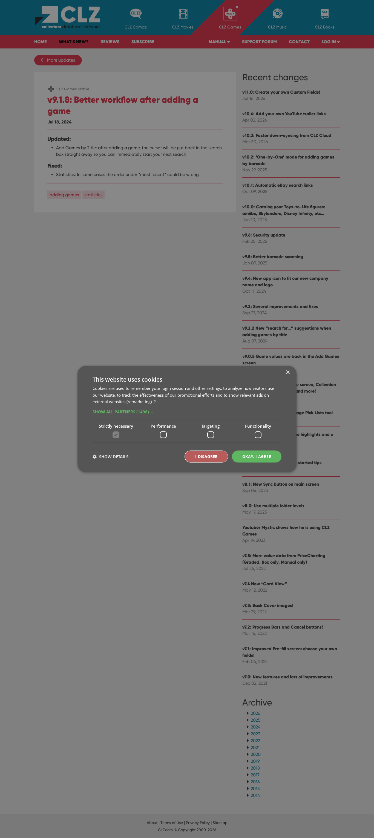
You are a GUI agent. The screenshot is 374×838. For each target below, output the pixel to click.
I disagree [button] (206, 456)
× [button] (288, 372)
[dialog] (187, 419)
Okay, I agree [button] (256, 456)
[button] (187, 411)
